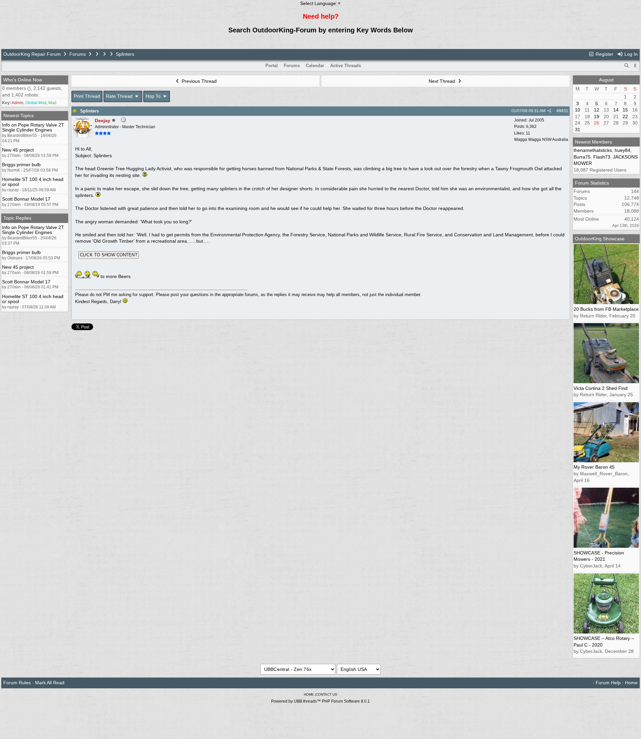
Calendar (315, 65)
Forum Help (608, 682)
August (606, 79)
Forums (77, 54)
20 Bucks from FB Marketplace (606, 309)
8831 (563, 110)
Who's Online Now (22, 79)
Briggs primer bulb (21, 164)
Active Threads (345, 65)
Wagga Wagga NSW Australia (541, 139)
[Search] (626, 65)
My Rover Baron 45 (594, 467)
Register (603, 54)
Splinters (89, 110)
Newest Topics (18, 115)
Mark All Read (49, 682)
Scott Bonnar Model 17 (26, 199)
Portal (271, 65)
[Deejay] (83, 135)
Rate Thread (120, 96)
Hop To (154, 96)
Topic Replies (17, 218)
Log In (630, 54)
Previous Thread (198, 81)
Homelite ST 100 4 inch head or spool (32, 182)
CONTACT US (326, 694)
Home (631, 682)
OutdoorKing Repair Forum (32, 54)
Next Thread (442, 81)
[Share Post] (549, 111)
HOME (309, 694)
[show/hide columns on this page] (635, 65)
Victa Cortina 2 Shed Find (601, 388)
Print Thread (87, 96)
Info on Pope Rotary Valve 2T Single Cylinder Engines (33, 127)
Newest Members (593, 142)
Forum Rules (17, 682)
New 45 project (18, 150)
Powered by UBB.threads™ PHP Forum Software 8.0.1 (320, 701)
